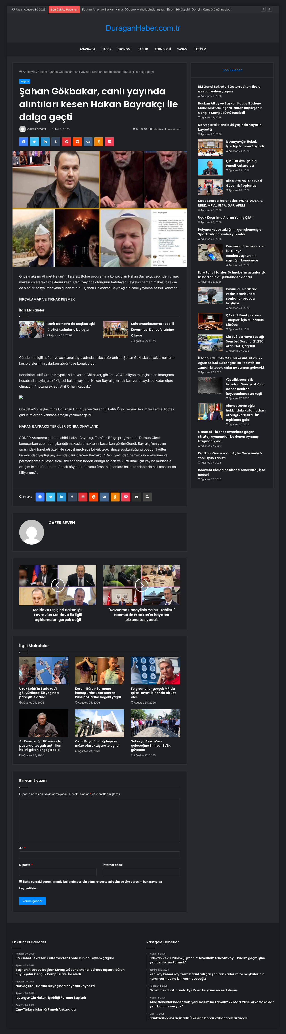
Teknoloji (162, 49)
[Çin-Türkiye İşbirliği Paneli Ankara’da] (210, 167)
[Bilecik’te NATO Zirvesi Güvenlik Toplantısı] (210, 187)
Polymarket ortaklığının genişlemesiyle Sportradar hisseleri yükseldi (229, 231)
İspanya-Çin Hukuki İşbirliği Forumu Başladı (245, 143)
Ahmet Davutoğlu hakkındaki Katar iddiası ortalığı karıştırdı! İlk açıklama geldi (246, 412)
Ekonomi (124, 49)
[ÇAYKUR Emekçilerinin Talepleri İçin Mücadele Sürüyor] (210, 321)
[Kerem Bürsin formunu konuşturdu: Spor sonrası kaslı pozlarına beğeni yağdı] (99, 670)
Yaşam (182, 49)
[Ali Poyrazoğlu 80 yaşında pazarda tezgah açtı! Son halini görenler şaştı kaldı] (43, 723)
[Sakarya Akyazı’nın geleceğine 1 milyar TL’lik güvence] (155, 723)
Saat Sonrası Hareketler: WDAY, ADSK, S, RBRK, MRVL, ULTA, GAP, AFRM (230, 203)
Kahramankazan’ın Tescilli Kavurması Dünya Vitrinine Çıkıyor (152, 330)
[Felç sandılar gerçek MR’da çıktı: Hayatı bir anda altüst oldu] (155, 670)
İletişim (200, 49)
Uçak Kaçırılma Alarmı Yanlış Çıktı (225, 217)
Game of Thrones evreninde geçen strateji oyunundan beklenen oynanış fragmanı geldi (228, 436)
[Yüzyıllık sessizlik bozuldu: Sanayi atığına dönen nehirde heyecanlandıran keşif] (210, 385)
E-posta (26, 865)
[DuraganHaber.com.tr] (143, 28)
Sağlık (143, 49)
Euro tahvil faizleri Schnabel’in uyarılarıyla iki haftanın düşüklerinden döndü (232, 274)
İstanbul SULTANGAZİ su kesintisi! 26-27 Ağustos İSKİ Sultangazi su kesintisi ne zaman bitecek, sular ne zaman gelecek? (231, 363)
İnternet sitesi (113, 865)
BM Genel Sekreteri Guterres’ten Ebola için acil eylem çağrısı (229, 89)
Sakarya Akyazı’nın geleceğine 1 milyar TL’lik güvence (150, 745)
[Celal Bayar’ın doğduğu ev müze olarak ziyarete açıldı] (99, 723)
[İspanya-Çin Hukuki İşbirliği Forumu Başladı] (210, 147)
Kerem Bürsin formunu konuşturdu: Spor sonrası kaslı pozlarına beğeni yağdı (98, 692)
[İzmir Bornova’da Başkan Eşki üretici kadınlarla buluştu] (31, 329)
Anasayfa (87, 49)
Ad (22, 848)
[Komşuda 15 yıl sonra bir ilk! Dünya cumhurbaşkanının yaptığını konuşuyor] (210, 252)
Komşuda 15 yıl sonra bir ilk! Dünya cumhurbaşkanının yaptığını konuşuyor (245, 253)
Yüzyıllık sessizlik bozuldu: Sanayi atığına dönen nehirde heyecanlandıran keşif (245, 386)
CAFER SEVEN (36, 129)
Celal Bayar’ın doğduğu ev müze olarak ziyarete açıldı (97, 743)
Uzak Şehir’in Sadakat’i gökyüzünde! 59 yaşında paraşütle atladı (39, 692)
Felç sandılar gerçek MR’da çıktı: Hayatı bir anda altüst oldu (153, 692)
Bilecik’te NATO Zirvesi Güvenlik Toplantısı (244, 183)
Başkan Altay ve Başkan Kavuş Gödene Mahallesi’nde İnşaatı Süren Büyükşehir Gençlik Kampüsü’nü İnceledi (230, 108)
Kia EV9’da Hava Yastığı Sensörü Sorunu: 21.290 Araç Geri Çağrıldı (245, 341)
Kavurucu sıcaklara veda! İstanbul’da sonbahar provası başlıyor (241, 296)
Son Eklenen (232, 70)
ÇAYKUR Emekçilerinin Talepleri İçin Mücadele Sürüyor (245, 320)
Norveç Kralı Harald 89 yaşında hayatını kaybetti (115, 9)
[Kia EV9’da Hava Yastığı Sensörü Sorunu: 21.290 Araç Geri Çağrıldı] (210, 342)
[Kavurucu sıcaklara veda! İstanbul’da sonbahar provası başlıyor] (210, 295)
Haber (106, 49)
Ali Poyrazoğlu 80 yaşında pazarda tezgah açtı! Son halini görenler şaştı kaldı (40, 745)
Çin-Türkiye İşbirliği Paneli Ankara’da (241, 163)
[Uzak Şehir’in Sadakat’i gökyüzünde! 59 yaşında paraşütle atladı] (43, 670)
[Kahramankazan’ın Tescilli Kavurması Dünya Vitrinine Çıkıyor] (115, 329)
